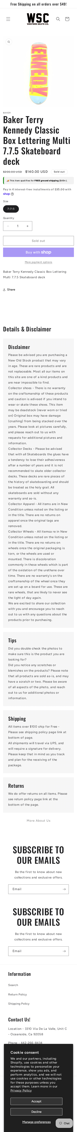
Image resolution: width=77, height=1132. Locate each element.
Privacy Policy (21, 1090)
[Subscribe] (64, 889)
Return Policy (17, 994)
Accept (36, 1101)
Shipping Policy (19, 1003)
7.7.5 (13, 210)
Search (13, 985)
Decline (36, 1112)
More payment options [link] (38, 262)
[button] (8, 19)
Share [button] (11, 289)
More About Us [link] (39, 820)
